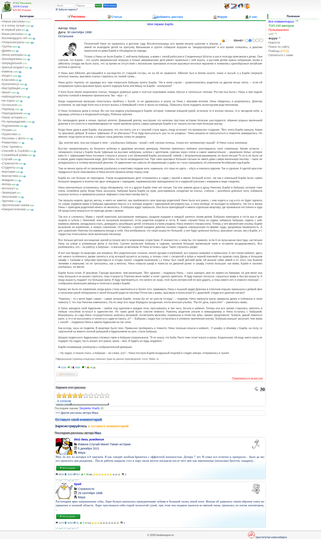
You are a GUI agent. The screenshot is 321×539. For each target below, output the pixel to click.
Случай (7, 159)
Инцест (7, 75)
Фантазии (8, 171)
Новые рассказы (13, 21)
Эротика (7, 201)
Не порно (8, 100)
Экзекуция (9, 192)
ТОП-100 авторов (281, 25)
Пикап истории (12, 117)
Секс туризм (10, 146)
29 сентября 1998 (90, 493)
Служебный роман (15, 155)
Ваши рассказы (12, 34)
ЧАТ (271, 34)
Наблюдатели (11, 96)
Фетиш (6, 184)
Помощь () (278, 51)
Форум (272, 38)
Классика (8, 80)
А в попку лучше (13, 25)
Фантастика (10, 176)
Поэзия (7, 130)
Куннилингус (10, 84)
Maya (73, 28)
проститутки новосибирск (271, 537)
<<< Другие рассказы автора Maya (77, 412)
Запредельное (12, 63)
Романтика (9, 142)
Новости (274, 42)
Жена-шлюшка (12, 54)
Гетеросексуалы (13, 42)
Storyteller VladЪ (89, 408)
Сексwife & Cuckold (15, 150)
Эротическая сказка (15, 205)
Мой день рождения (89, 439)
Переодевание (12, 113)
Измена (7, 71)
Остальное (9, 105)
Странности (10, 163)
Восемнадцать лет (15, 38)
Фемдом (7, 180)
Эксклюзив (9, 196)
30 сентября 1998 (79, 32)
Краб (77, 484)
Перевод (8, 109)
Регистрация (110, 5)
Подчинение (10, 125)
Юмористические (14, 209)
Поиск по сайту (278, 46)
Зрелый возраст (13, 67)
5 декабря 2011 (88, 448)
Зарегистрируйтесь (71, 426)
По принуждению (14, 121)
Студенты (8, 167)
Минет (6, 92)
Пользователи (278, 30)
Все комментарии (281, 21)
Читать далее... (69, 468)
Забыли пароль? (68, 9)
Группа (7, 46)
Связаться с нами (280, 55)
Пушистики (9, 134)
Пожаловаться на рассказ (247, 378)
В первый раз (11, 29)
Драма (6, 50)
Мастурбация (11, 88)
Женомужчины (12, 59)
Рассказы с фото (13, 138)
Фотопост (8, 188)
